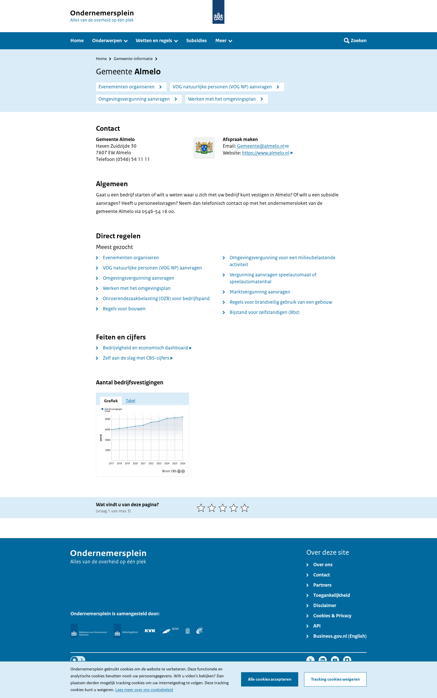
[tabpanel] (142, 437)
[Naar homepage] (218, 12)
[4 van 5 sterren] (234, 508)
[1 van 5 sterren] (202, 508)
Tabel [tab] (130, 400)
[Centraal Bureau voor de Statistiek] (188, 630)
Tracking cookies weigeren (335, 679)
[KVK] (150, 630)
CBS (174, 471)
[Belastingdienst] (126, 631)
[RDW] (170, 630)
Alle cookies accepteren (269, 679)
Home (101, 58)
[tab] (111, 401)
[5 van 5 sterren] (245, 508)
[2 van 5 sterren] (212, 508)
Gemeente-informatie (133, 58)
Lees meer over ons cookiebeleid (144, 689)
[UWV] (199, 630)
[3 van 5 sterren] (223, 508)
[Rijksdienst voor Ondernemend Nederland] (88, 631)
